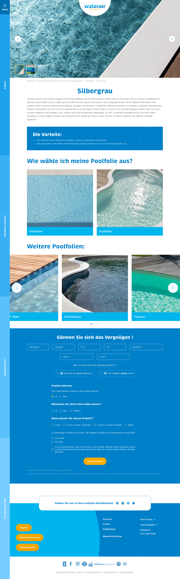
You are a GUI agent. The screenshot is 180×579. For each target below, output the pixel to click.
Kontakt (106, 524)
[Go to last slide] (18, 39)
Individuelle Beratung (29, 537)
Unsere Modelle (147, 525)
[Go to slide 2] (93, 324)
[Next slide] (172, 39)
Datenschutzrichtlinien (94, 572)
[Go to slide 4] (98, 324)
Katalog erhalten (27, 547)
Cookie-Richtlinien (109, 572)
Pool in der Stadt (147, 533)
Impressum (81, 572)
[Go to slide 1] (91, 324)
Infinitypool (145, 530)
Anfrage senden (95, 461)
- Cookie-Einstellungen (125, 572)
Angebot (24, 528)
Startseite (107, 519)
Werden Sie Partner (112, 536)
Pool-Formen (146, 519)
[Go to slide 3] (96, 324)
